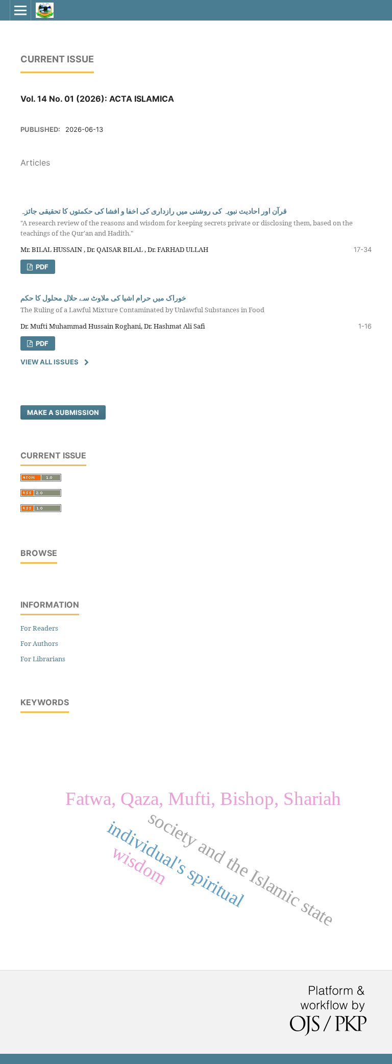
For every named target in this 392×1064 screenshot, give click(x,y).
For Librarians (42, 658)
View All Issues (49, 362)
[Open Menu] (20, 10)
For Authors (39, 643)
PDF (41, 267)
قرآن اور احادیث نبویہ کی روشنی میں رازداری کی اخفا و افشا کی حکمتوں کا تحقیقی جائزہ (186, 222)
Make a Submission (63, 412)
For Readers (39, 628)
